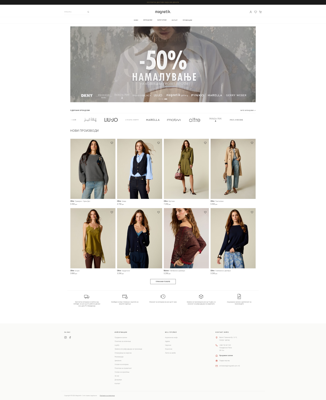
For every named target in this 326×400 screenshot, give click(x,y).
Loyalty (117, 345)
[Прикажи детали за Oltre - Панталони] (233, 169)
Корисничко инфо (171, 337)
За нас (117, 376)
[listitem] (83, 120)
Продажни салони (121, 337)
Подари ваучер (224, 361)
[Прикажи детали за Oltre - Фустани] (186, 169)
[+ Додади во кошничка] (114, 205)
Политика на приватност (123, 368)
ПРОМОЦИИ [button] (187, 20)
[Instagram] (65, 337)
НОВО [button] (136, 20)
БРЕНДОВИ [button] (147, 20)
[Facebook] (70, 337)
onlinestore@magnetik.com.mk (229, 366)
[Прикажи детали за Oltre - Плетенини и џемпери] (233, 238)
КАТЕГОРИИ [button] (162, 20)
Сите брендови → (248, 110)
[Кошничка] (260, 12)
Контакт (117, 383)
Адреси (167, 341)
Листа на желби (170, 353)
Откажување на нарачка (123, 353)
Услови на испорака (121, 364)
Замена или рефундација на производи (128, 349)
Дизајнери (118, 380)
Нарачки (168, 345)
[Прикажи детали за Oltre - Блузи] (92, 238)
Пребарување (88, 12)
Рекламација (119, 357)
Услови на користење (122, 372)
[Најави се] (250, 12)
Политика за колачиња (123, 341)
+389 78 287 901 (225, 345)
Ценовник (118, 361)
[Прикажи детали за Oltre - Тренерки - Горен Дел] (92, 169)
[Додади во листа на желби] (112, 143)
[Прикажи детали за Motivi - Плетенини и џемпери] (186, 238)
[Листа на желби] (255, 12)
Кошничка (168, 349)
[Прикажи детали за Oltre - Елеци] (139, 169)
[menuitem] (136, 20)
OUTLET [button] (175, 20)
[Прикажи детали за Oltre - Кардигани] (139, 238)
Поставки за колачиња (107, 395)
